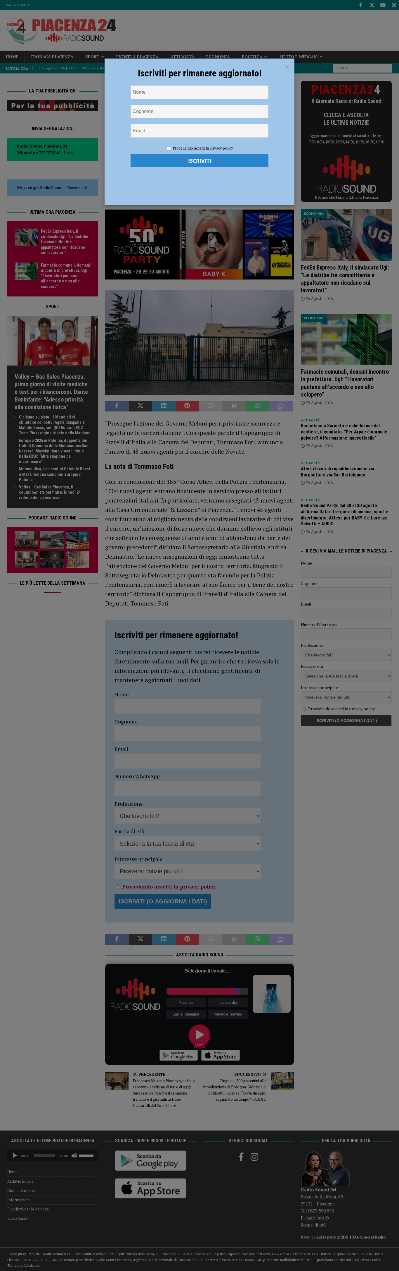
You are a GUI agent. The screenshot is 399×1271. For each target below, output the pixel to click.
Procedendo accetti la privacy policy (203, 148)
